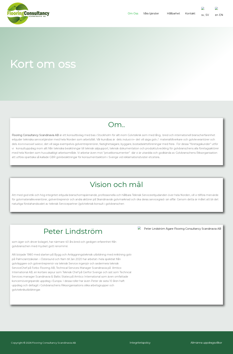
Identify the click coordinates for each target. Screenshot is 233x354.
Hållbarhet (173, 13)
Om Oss (133, 13)
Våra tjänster (151, 13)
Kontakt (190, 13)
